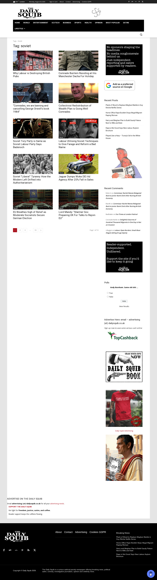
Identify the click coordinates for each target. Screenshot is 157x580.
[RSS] (28, 550)
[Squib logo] (32, 12)
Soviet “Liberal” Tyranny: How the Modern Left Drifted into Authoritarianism (32, 179)
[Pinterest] (139, 1)
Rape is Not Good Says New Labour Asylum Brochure (122, 129)
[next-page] (41, 230)
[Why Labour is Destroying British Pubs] (33, 61)
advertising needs (57, 503)
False (111, 297)
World (15, 69)
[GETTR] (135, 1)
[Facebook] (129, 1)
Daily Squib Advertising (124, 431)
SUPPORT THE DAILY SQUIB (20, 506)
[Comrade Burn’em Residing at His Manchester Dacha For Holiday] (78, 61)
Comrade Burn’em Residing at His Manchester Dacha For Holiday (77, 75)
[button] (141, 34)
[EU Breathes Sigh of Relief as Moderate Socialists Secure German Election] (33, 199)
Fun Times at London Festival (126, 214)
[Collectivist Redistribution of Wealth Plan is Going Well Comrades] (78, 93)
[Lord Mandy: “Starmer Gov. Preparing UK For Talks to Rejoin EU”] (78, 199)
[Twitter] (142, 1)
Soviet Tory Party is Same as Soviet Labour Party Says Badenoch (29, 144)
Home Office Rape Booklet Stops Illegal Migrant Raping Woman (124, 114)
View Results (124, 306)
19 (35, 230)
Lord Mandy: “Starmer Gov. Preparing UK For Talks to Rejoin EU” (77, 215)
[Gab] (132, 1)
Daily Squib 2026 (29, 570)
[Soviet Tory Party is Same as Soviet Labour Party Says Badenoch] (33, 128)
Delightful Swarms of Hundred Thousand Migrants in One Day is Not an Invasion (123, 222)
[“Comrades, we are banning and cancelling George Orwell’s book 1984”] (33, 93)
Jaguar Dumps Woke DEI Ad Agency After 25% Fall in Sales (76, 178)
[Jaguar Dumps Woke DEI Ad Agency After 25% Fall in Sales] (78, 164)
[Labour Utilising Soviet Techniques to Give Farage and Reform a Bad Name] (78, 128)
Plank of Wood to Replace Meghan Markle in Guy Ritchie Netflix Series (124, 106)
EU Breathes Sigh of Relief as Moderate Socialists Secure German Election (29, 215)
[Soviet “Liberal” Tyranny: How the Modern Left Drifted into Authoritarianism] (33, 164)
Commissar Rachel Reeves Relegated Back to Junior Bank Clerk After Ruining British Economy (123, 195)
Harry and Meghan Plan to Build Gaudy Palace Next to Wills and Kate (123, 121)
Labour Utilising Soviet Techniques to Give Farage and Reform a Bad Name (78, 144)
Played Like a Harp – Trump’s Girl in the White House (123, 137)
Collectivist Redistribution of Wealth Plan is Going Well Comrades (75, 108)
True (111, 293)
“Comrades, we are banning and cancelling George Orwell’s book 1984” (31, 108)
